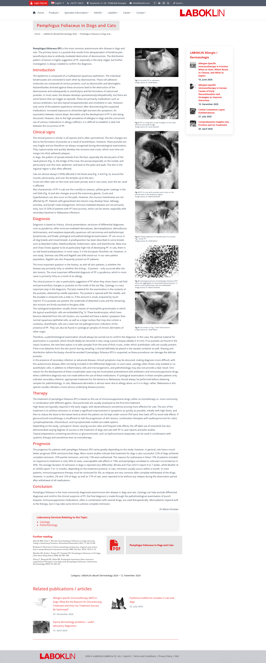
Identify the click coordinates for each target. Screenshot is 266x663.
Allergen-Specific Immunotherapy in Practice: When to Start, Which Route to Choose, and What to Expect (213, 69)
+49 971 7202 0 (76, 3)
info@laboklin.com (141, 3)
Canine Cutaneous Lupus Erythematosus (211, 111)
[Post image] (41, 603)
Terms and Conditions (145, 656)
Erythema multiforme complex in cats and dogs (152, 599)
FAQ (177, 656)
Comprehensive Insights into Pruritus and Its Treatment (213, 123)
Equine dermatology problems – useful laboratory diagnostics (73, 623)
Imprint (127, 656)
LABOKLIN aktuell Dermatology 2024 (99, 575)
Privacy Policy (165, 656)
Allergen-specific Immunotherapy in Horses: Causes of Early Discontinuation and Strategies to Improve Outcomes (212, 92)
